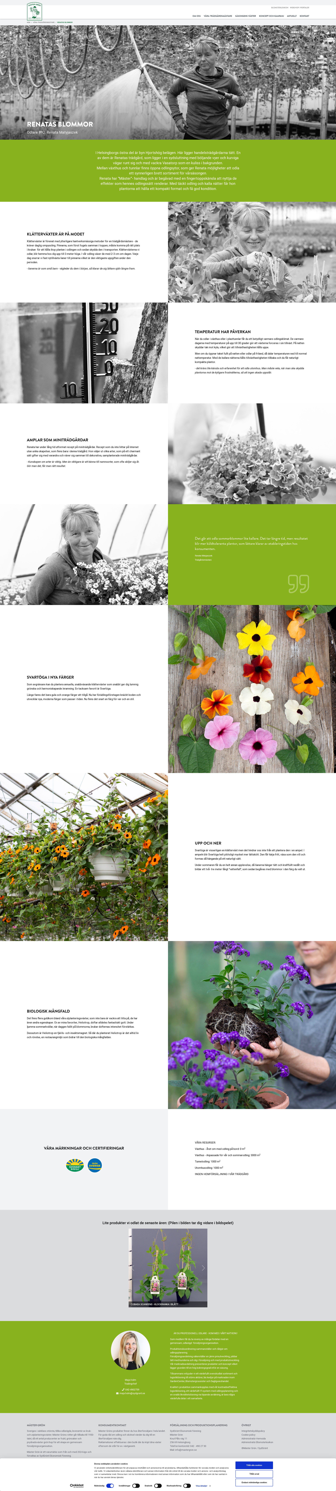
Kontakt (304, 16)
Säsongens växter (245, 16)
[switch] (136, 1486)
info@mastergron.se (186, 1449)
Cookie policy (248, 1434)
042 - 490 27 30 (198, 1446)
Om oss (197, 16)
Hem (28, 22)
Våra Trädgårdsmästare (218, 16)
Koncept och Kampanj (271, 16)
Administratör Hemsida (254, 1438)
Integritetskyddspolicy (253, 1431)
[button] (132, 1268)
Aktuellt (292, 16)
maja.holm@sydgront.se (132, 1393)
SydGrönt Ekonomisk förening (185, 1431)
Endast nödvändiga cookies (254, 1482)
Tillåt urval (254, 1474)
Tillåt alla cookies (254, 1465)
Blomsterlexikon (279, 7)
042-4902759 (132, 1389)
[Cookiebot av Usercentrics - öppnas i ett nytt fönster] (76, 1486)
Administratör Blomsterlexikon (257, 1442)
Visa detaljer (201, 1486)
